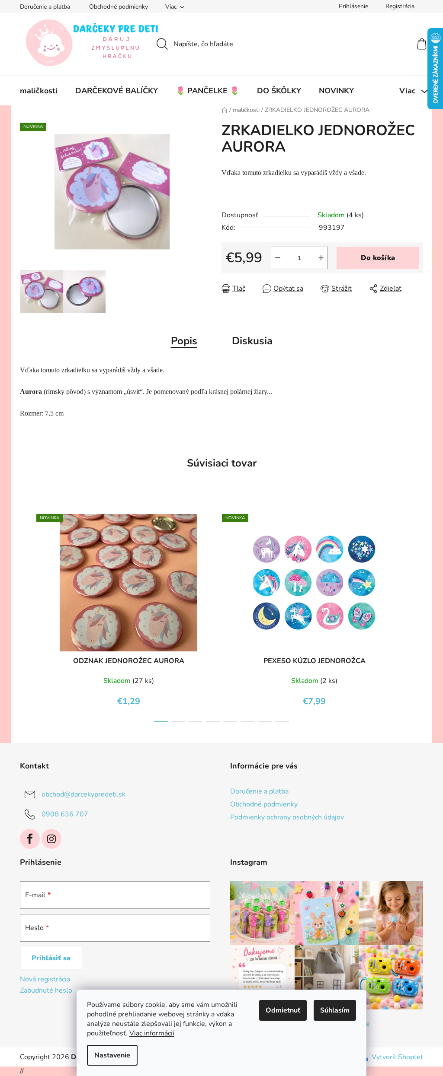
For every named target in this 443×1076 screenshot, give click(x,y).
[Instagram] (51, 839)
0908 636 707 (65, 814)
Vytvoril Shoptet (397, 1057)
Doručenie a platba (45, 7)
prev (27, 615)
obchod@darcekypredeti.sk (83, 794)
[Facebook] (30, 839)
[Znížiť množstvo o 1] (277, 258)
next (416, 615)
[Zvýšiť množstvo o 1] (321, 258)
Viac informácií (151, 1033)
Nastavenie (112, 1055)
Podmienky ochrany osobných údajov (287, 817)
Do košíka (378, 258)
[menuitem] (38, 90)
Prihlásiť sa (51, 958)
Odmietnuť (283, 1010)
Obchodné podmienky (118, 7)
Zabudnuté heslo (46, 990)
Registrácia (399, 6)
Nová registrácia (45, 979)
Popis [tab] (184, 341)
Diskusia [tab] (252, 341)
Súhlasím (335, 1010)
